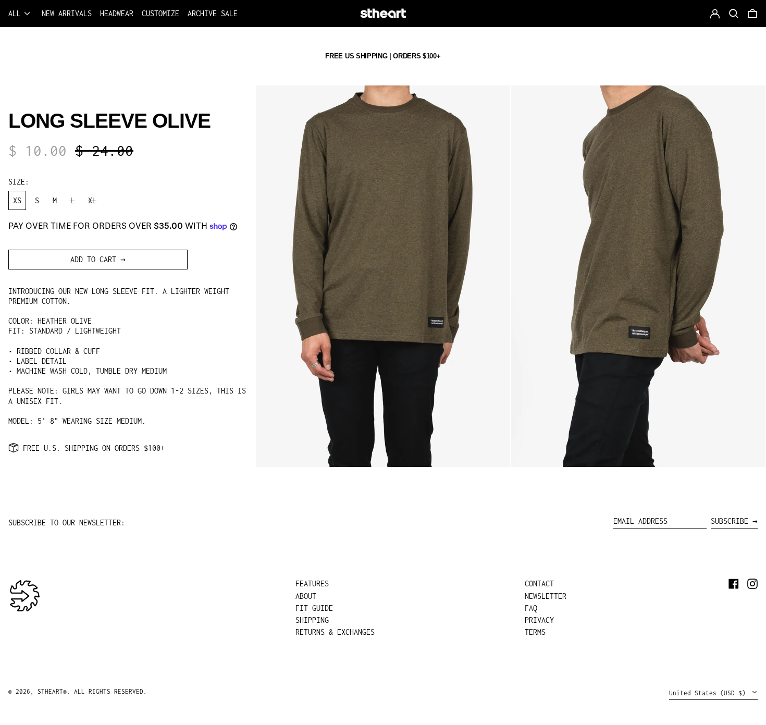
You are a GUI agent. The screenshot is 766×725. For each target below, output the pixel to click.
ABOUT (305, 596)
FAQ (531, 608)
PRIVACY (539, 620)
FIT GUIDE (314, 608)
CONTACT (539, 583)
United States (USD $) (709, 693)
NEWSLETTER (545, 596)
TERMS (535, 632)
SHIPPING (312, 620)
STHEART (50, 691)
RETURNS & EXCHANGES (335, 632)
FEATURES (312, 583)
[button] (752, 13)
